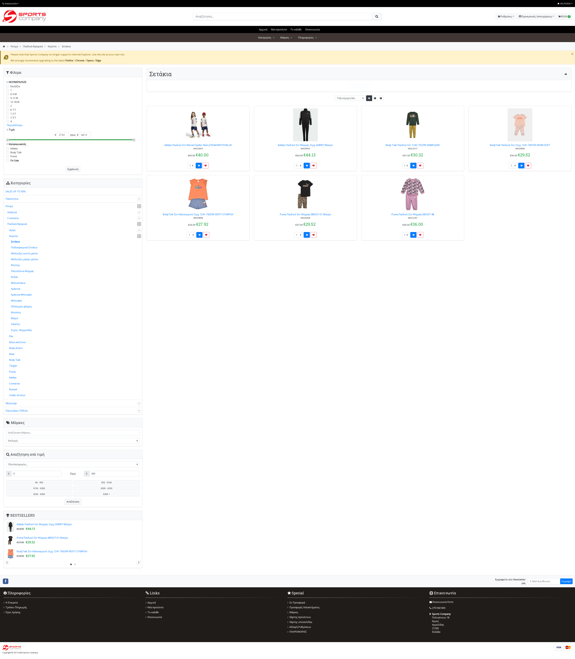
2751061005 (438, 608)
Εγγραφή (566, 581)
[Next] (139, 562)
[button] (536, 16)
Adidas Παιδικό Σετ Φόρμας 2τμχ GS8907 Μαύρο (305, 145)
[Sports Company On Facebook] (5, 581)
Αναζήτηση (73, 501)
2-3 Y (13, 117)
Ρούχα (14, 46)
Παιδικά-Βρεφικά (33, 46)
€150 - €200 (39, 488)
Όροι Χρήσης (13, 612)
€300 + (106, 494)
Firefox (69, 60)
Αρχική (263, 29)
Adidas (14, 148)
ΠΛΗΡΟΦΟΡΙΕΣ (298, 631)
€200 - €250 (106, 488)
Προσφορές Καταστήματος (304, 607)
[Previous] (7, 562)
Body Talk (16, 152)
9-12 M (14, 98)
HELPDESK (565, 3)
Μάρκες (284, 37)
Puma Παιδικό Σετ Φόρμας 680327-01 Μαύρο (305, 214)
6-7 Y (13, 109)
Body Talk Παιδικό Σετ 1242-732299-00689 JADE (413, 145)
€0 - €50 (39, 482)
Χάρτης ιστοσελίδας (300, 622)
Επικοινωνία (10, 3)
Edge (98, 60)
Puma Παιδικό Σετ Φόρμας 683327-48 (412, 214)
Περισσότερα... (15, 125)
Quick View (239, 110)
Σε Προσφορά (297, 602)
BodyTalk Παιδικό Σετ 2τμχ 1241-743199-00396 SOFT (520, 145)
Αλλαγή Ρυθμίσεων (300, 627)
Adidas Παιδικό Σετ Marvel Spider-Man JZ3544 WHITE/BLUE (198, 145)
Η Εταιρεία (12, 602)
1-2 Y (13, 113)
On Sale (14, 160)
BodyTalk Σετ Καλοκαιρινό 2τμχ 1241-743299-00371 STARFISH (198, 214)
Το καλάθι (296, 29)
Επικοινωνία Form (442, 602)
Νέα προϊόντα (279, 29)
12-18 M (14, 102)
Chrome (79, 60)
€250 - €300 (39, 494)
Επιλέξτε (15, 86)
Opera (89, 60)
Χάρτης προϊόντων (300, 617)
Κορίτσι (52, 46)
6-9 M (13, 94)
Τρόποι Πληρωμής (16, 607)
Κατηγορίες (264, 37)
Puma (13, 156)
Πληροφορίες (306, 37)
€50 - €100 (106, 482)
